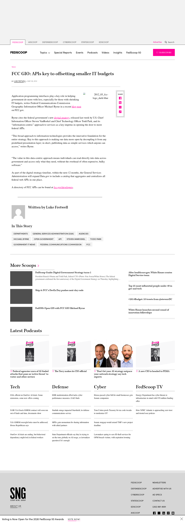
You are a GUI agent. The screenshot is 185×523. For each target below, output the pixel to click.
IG (167, 512)
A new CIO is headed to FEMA (154, 371)
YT (172, 512)
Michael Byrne (21, 239)
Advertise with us (162, 488)
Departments (21, 233)
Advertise (157, 42)
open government (43, 239)
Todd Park (95, 239)
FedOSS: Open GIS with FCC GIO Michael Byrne (60, 308)
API (60, 239)
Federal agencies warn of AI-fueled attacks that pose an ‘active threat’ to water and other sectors (29, 374)
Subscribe (165, 52)
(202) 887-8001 (159, 506)
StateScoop (87, 42)
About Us (15, 506)
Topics (43, 52)
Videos (105, 52)
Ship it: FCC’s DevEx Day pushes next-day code (59, 290)
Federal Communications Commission (60, 244)
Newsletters (159, 482)
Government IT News (24, 244)
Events (79, 52)
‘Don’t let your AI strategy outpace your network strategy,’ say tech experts (113, 374)
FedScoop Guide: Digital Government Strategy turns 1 (63, 272)
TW (158, 512)
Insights (117, 52)
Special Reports (63, 52)
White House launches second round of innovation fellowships (148, 311)
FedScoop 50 (133, 52)
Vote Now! (74, 519)
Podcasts (92, 52)
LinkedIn (163, 512)
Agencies (83, 233)
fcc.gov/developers (63, 187)
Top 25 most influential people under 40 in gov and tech (150, 287)
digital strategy (61, 117)
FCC (88, 244)
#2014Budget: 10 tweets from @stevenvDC (150, 299)
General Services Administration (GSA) (53, 233)
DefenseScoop (50, 42)
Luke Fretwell (20, 81)
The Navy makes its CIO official (70, 371)
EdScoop (104, 42)
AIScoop (32, 42)
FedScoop (17, 42)
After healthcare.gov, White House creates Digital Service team (150, 274)
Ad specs (157, 494)
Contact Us (159, 500)
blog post (76, 106)
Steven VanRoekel (76, 239)
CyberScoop (69, 42)
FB (154, 512)
